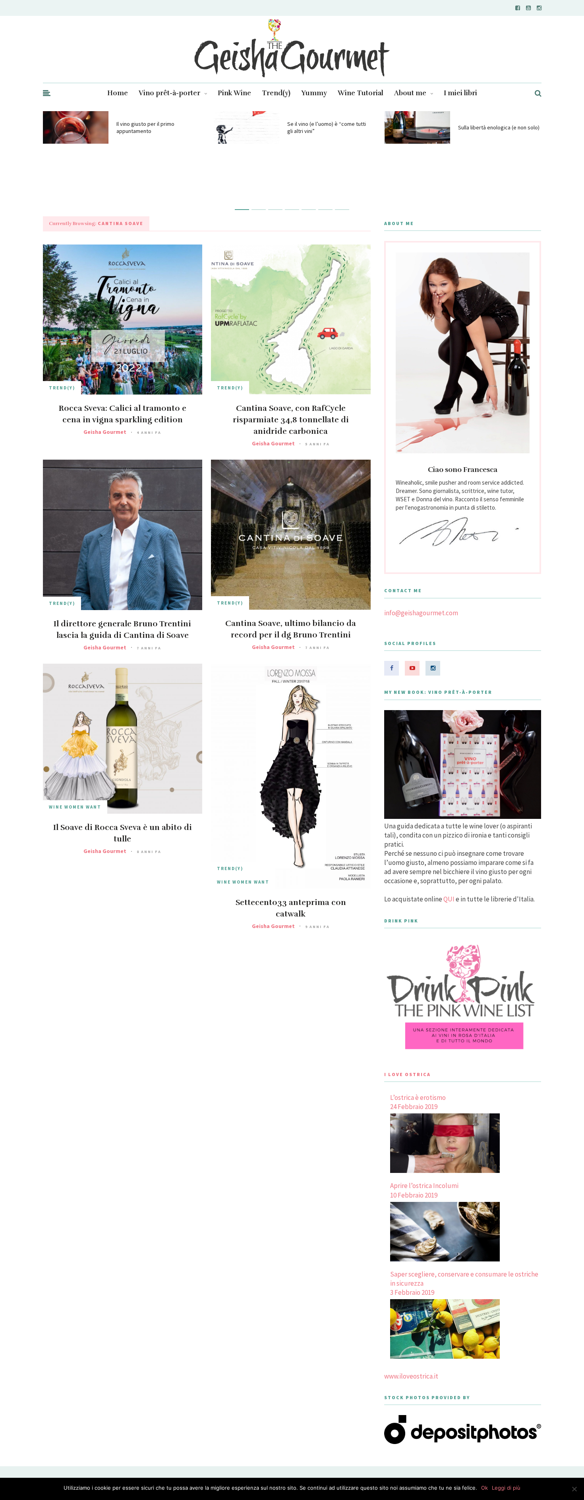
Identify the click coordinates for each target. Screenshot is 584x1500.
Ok (484, 1488)
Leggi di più (506, 1488)
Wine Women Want (75, 807)
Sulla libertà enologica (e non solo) (499, 127)
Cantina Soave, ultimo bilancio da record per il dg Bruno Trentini (290, 629)
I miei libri (460, 93)
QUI (448, 899)
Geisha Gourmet (104, 431)
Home (117, 93)
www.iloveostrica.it (411, 1376)
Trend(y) (276, 93)
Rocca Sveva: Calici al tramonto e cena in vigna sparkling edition (122, 414)
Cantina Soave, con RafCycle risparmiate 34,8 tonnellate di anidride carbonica (291, 419)
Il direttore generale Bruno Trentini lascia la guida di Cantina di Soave (122, 629)
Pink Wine (234, 93)
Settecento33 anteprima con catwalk (291, 908)
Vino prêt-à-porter (169, 93)
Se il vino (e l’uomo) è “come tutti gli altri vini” (326, 127)
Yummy (314, 93)
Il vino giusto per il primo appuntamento (145, 127)
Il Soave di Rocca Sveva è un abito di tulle (122, 833)
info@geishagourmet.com (421, 612)
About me (410, 93)
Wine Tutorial (360, 93)
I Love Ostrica (407, 1074)
